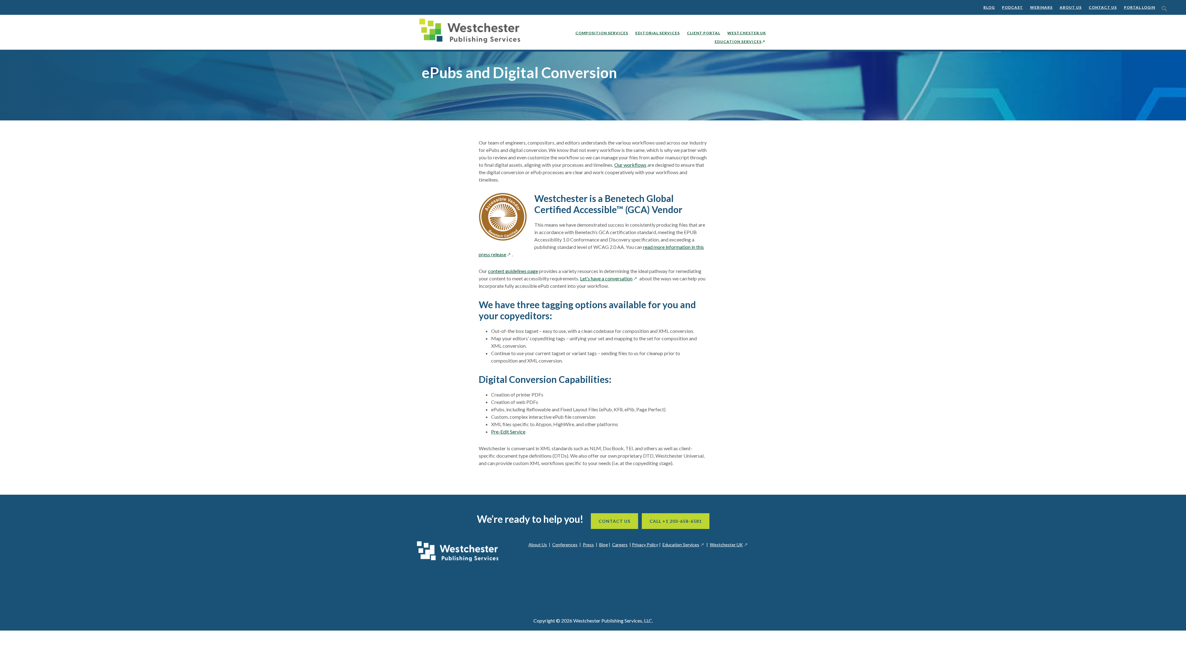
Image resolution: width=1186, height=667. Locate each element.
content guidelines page (513, 271)
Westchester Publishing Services (472, 32)
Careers (620, 544)
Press (588, 544)
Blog (989, 7)
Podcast (1012, 7)
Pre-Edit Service (508, 431)
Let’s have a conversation (609, 278)
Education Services (683, 544)
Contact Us (1103, 7)
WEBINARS (1041, 7)
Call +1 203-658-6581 (676, 521)
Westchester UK (729, 544)
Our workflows (630, 165)
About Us (1071, 7)
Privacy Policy (645, 544)
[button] (1164, 9)
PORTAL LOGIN (1139, 7)
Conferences (565, 544)
